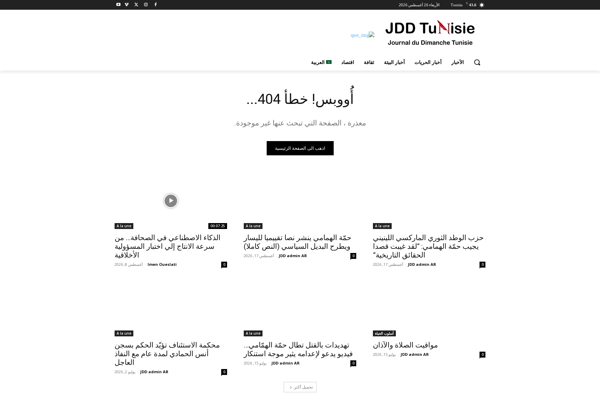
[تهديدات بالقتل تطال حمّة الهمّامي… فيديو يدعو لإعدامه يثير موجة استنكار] (300, 308)
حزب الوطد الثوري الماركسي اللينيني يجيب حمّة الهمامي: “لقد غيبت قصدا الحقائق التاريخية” (428, 246)
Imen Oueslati (162, 264)
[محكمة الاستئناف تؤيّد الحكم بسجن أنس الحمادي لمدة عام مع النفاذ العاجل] (171, 308)
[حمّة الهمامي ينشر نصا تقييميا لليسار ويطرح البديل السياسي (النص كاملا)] (300, 201)
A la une (382, 225)
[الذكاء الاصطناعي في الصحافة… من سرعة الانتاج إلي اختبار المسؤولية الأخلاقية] (171, 201)
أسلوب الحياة (384, 333)
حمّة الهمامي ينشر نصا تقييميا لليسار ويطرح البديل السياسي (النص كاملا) (297, 242)
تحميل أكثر (303, 387)
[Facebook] (155, 5)
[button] (477, 62)
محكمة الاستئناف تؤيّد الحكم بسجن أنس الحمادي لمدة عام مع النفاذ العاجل (167, 354)
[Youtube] (119, 5)
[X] (136, 5)
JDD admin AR (422, 264)
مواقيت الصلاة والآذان (405, 345)
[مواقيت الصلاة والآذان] (429, 308)
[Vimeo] (127, 5)
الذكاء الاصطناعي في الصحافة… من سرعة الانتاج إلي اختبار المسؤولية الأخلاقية (167, 246)
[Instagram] (146, 5)
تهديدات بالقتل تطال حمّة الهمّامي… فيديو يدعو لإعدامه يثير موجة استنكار (298, 349)
